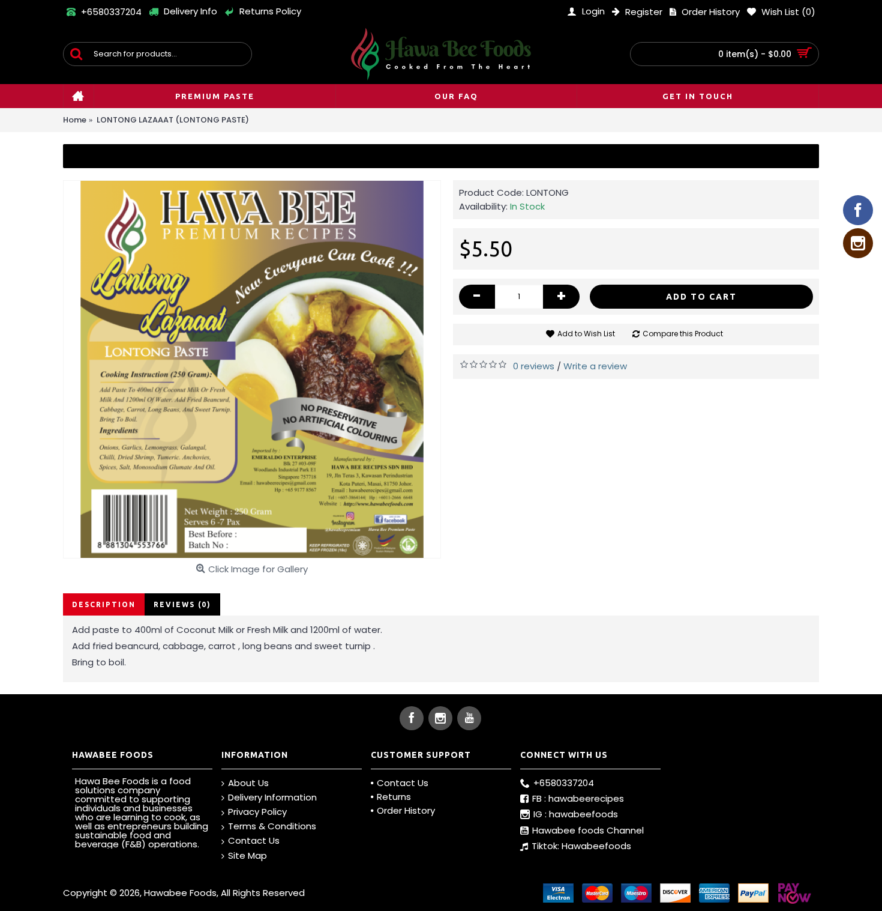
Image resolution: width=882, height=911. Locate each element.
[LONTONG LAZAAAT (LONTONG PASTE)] (252, 369)
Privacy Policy (257, 811)
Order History (406, 810)
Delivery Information (272, 797)
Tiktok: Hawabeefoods (581, 846)
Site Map (247, 855)
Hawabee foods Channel (588, 830)
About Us (248, 782)
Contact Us (254, 840)
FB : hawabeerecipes (578, 798)
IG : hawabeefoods (575, 814)
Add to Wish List (586, 333)
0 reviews (533, 366)
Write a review (595, 366)
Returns (394, 796)
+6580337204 (563, 782)
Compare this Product (683, 333)
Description (104, 604)
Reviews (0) (182, 604)
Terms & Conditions (272, 826)
